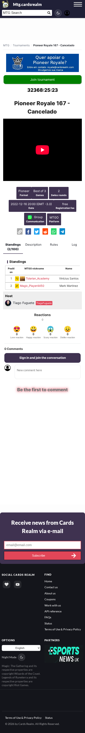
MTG (6, 45)
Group (38, 217)
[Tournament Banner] (42, 63)
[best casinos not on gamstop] (63, 653)
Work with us (52, 605)
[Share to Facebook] (28, 231)
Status (48, 623)
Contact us (51, 587)
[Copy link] (20, 231)
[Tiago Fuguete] (8, 303)
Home (48, 580)
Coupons (50, 598)
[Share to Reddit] (45, 231)
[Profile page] (67, 12)
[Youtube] (17, 584)
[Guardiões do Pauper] (23, 278)
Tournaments (21, 45)
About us (50, 593)
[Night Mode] (58, 13)
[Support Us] (6, 584)
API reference (52, 611)
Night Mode (9, 656)
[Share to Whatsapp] (54, 231)
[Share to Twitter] (37, 231)
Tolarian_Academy (37, 278)
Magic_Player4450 (32, 285)
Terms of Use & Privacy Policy (62, 629)
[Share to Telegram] (62, 231)
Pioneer (23, 191)
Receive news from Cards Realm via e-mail (42, 526)
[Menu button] (78, 8)
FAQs (47, 617)
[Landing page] (5, 4)
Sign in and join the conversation (42, 358)
